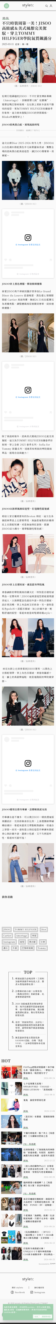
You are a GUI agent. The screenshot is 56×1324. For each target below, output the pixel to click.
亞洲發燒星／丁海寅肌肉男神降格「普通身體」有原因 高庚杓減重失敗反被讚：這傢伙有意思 (38, 1152)
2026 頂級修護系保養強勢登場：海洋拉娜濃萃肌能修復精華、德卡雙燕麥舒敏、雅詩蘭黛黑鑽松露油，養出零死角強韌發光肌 (29, 1009)
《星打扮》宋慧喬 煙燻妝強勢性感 (38, 1118)
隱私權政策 (39, 1287)
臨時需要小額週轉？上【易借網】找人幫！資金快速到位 (37, 1184)
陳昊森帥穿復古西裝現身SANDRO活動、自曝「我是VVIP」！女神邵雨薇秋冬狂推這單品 (30, 1042)
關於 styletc (17, 1287)
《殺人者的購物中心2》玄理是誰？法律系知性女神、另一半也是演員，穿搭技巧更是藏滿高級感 (38, 1169)
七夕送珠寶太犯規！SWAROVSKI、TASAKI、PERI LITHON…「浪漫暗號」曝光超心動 (39, 1086)
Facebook (20, 1292)
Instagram (39, 1292)
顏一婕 (25, 44)
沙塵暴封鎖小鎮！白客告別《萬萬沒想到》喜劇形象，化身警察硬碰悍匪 (29, 994)
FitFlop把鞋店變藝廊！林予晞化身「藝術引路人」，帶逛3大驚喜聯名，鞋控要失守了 (38, 1070)
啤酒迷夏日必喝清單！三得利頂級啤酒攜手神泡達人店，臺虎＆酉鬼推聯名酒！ (29, 981)
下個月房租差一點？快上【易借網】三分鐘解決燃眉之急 (38, 1135)
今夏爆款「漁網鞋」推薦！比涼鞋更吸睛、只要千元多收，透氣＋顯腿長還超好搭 (38, 1218)
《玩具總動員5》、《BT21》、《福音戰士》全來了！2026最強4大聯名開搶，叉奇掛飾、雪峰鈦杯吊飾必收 (38, 1234)
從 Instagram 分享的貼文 (28, 274)
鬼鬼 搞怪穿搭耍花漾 (34, 1100)
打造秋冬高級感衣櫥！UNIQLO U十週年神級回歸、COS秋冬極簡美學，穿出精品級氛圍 (39, 1251)
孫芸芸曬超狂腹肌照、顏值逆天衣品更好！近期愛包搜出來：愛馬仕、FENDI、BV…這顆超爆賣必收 (38, 1201)
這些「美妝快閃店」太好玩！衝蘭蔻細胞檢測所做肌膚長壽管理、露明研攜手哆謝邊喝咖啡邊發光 (29, 1026)
